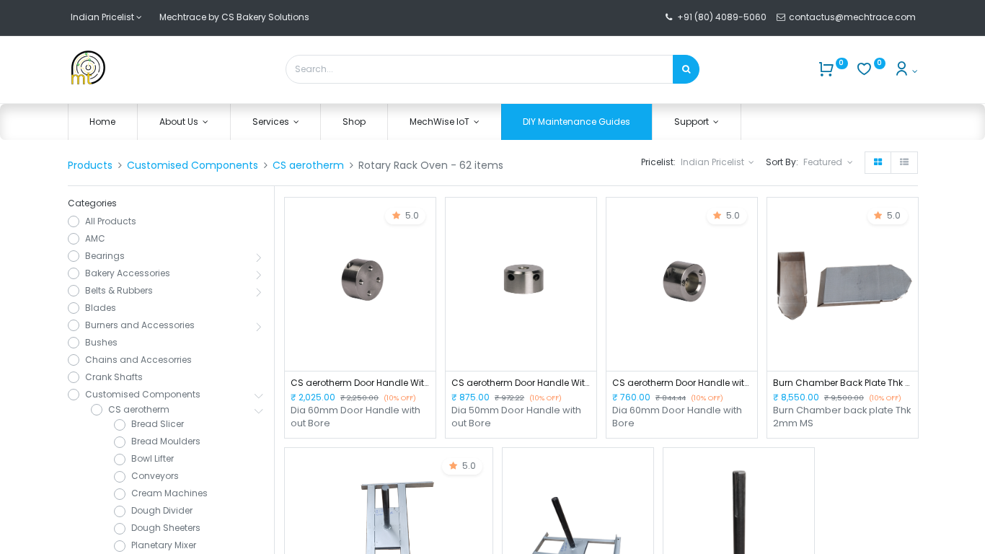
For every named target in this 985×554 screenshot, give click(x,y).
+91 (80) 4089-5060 (722, 17)
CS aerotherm (308, 165)
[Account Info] (905, 71)
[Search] (686, 69)
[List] (904, 162)
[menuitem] (103, 122)
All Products (110, 221)
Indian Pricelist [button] (713, 162)
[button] (827, 162)
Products (90, 165)
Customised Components (192, 165)
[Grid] (878, 162)
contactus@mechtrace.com (853, 17)
